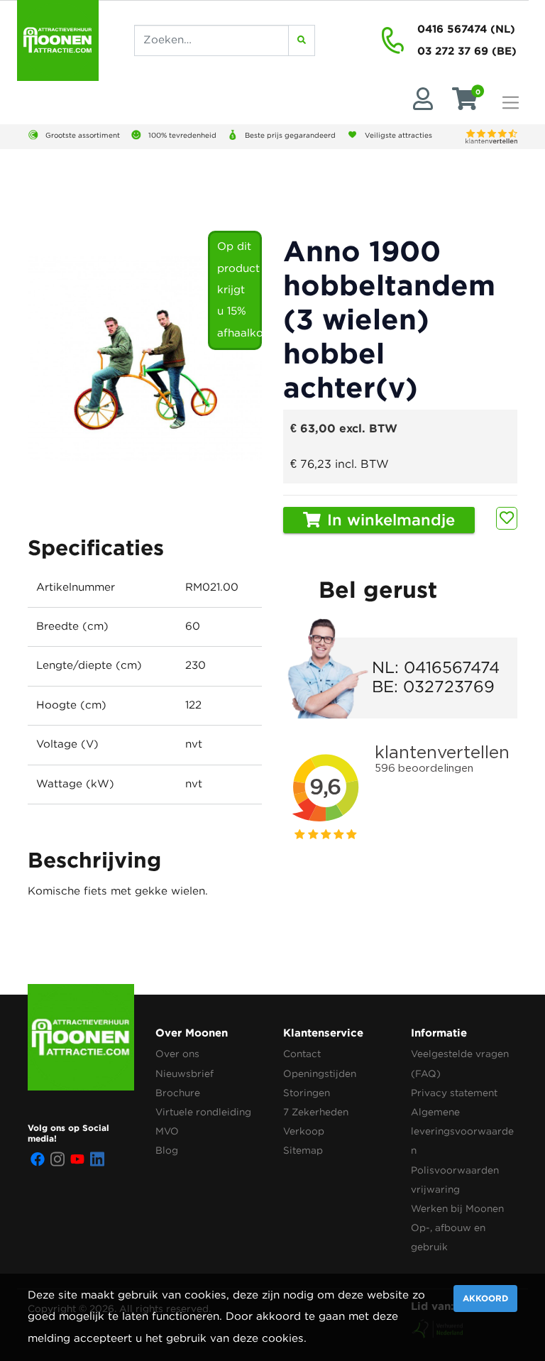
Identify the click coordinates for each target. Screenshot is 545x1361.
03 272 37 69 (452, 51)
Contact (302, 1054)
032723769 (449, 687)
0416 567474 (452, 29)
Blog (166, 1151)
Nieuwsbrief (184, 1074)
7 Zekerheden (315, 1112)
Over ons (177, 1054)
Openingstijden (319, 1074)
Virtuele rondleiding (203, 1112)
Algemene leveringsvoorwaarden (462, 1131)
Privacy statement (454, 1093)
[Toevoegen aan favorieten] (506, 518)
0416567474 (452, 668)
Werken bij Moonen (457, 1209)
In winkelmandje (388, 521)
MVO (167, 1131)
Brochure (177, 1093)
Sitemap (303, 1151)
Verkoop (303, 1131)
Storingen (306, 1093)
